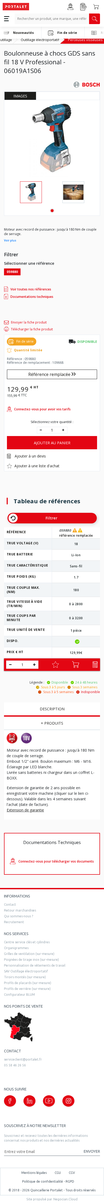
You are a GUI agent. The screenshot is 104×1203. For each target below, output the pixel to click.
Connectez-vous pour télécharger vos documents (56, 861)
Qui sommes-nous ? (18, 916)
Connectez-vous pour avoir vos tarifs (42, 409)
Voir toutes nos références (30, 289)
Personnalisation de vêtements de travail (34, 965)
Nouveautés (23, 32)
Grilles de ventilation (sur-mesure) (29, 953)
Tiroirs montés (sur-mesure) (25, 977)
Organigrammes (16, 948)
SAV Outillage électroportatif (26, 971)
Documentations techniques (31, 296)
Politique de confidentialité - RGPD (48, 1181)
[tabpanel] (31, 192)
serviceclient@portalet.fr (23, 1059)
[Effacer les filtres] (13, 518)
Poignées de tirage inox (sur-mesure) (31, 959)
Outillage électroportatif (40, 39)
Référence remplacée (49, 374)
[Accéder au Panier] (96, 6)
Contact (10, 904)
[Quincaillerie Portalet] (16, 7)
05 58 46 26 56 (15, 1065)
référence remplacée (76, 535)
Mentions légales (34, 1172)
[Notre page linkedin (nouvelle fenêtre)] (29, 1101)
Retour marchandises (20, 910)
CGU (58, 1172)
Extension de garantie (25, 810)
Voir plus (10, 240)
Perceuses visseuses (85, 39)
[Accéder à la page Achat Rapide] (83, 6)
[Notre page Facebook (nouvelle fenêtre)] (10, 1101)
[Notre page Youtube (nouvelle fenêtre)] (49, 1101)
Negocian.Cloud (65, 1199)
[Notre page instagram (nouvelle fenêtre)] (68, 1101)
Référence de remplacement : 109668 (35, 363)
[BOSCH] (86, 84)
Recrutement (14, 922)
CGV (72, 1172)
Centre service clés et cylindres (27, 942)
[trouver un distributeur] (52, 1027)
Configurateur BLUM (19, 994)
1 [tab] (52, 210)
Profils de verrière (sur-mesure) (27, 988)
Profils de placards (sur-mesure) (27, 983)
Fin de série (67, 32)
